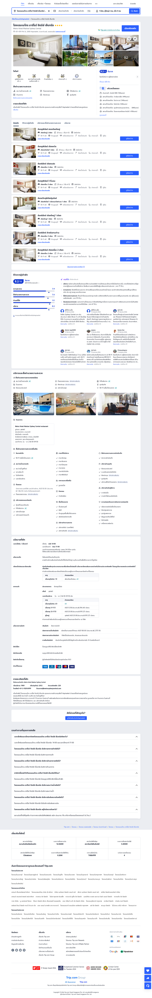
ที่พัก (22, 4)
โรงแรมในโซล (15, 918)
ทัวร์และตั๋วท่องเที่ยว (61, 4)
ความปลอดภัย (70, 955)
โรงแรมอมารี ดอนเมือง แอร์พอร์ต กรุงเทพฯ (74, 905)
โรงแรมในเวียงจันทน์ (92, 914)
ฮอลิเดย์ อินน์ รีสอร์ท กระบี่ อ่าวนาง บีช (23, 905)
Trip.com (67, 827)
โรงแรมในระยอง (70, 875)
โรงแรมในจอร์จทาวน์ (130, 918)
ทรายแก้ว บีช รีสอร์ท (120, 896)
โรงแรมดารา (133, 905)
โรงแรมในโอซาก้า (78, 914)
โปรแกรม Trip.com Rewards (75, 940)
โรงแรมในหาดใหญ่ (17, 879)
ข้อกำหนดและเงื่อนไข (45, 948)
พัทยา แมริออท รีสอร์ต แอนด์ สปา (88, 892)
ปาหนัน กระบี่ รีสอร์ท (121, 901)
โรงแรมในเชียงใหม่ (17, 883)
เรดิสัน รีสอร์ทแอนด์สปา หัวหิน (110, 892)
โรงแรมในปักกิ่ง (128, 914)
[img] (37, 50)
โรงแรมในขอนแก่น (46, 875)
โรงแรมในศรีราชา (120, 875)
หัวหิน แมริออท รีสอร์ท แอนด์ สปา (65, 892)
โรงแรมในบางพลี (66, 914)
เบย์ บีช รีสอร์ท (94, 905)
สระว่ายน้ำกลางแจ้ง (22, 381)
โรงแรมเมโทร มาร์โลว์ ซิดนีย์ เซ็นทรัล (33, 25)
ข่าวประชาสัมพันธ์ (44, 940)
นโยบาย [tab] (67, 123)
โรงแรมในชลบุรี (108, 875)
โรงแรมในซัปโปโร (67, 918)
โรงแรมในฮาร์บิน (117, 918)
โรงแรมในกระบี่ (81, 879)
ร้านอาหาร (19, 384)
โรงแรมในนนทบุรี (16, 875)
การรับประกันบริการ (17, 940)
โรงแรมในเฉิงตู (41, 914)
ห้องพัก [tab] (16, 123)
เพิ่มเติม (15, 110)
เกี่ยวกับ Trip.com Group (46, 955)
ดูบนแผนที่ (103, 115)
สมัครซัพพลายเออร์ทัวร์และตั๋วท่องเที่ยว (78, 951)
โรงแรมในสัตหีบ (70, 879)
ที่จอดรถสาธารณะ (63, 381)
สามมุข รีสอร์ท (105, 905)
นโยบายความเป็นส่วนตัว (46, 951)
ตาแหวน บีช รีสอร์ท (42, 896)
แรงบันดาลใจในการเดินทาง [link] (82, 4)
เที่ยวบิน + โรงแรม (44, 4)
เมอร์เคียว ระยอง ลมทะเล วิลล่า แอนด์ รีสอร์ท (98, 896)
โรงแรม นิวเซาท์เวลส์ (99, 827)
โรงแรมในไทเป (105, 914)
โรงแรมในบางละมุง (94, 879)
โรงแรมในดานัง (116, 914)
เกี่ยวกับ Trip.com (44, 937)
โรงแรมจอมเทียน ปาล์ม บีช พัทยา (42, 892)
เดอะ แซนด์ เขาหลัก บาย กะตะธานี (48, 905)
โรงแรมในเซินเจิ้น (104, 918)
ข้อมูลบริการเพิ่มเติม (17, 944)
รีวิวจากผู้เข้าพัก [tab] (28, 123)
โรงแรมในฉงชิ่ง (39, 918)
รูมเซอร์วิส (62, 485)
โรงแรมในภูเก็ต (58, 875)
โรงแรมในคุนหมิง (80, 918)
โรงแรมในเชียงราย (57, 879)
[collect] (147, 970)
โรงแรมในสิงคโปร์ (27, 918)
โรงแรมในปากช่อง (30, 879)
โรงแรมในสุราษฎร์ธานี (31, 875)
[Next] (138, 403)
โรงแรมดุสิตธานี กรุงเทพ (94, 901)
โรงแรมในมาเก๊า (92, 918)
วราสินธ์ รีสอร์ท (108, 901)
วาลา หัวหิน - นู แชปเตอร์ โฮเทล (21, 901)
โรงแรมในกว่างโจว (53, 914)
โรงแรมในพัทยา (107, 879)
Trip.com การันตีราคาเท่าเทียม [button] (110, 30)
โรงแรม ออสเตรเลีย (85, 827)
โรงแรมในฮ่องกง (16, 914)
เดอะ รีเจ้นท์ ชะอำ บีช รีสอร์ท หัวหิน (73, 901)
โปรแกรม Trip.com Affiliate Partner (77, 944)
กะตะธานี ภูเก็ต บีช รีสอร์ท (74, 896)
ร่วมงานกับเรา (43, 944)
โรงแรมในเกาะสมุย (131, 879)
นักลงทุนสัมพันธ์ (71, 937)
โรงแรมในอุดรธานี (82, 875)
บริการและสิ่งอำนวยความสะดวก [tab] (49, 123)
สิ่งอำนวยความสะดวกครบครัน (22, 98)
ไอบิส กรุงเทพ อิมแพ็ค (57, 896)
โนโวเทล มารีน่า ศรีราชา (119, 905)
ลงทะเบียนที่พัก (71, 948)
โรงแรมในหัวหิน (118, 879)
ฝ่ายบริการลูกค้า (16, 937)
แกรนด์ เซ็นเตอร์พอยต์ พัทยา (20, 892)
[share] (147, 978)
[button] (96, 4)
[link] (118, 4)
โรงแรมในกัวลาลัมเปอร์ (53, 918)
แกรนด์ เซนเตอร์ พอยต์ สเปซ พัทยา (22, 896)
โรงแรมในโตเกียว (29, 914)
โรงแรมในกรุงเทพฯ (96, 875)
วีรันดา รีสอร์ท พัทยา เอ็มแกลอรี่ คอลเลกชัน (47, 901)
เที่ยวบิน (31, 4)
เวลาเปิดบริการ (20, 479)
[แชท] (147, 985)
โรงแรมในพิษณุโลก (44, 879)
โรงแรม (74, 827)
